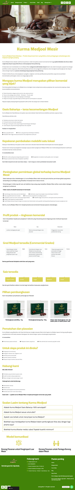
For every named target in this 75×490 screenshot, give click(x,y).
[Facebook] (2, 487)
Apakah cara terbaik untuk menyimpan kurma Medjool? (24, 417)
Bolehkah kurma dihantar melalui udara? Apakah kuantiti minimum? (29, 429)
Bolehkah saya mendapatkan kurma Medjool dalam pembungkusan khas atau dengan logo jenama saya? (37, 423)
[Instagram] (67, 3)
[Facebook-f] (62, 3)
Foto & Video (32, 2)
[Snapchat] (70, 3)
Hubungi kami (47, 2)
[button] (3, 230)
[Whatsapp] (71, 487)
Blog (42, 2)
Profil (38, 2)
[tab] (37, 407)
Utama (12, 2)
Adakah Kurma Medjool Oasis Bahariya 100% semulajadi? (25, 407)
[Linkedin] (64, 3)
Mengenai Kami (18, 2)
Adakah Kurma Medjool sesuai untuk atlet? (20, 412)
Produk (25, 2)
